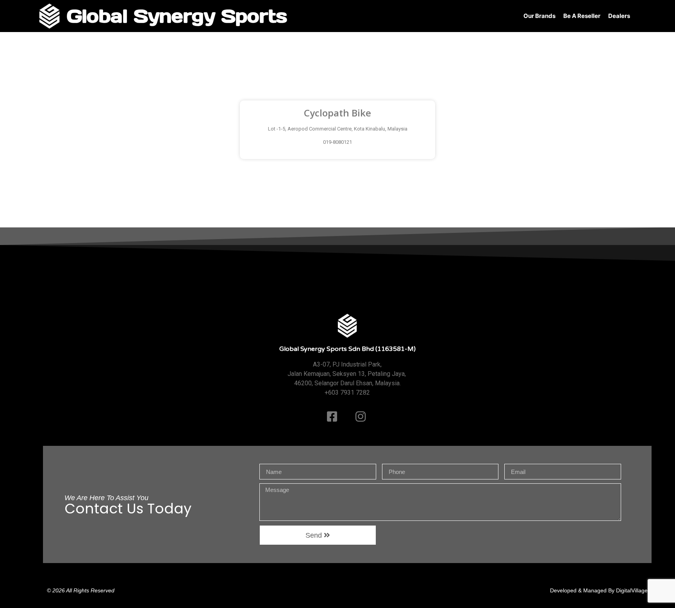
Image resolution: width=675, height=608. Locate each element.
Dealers (619, 16)
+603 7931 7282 (347, 392)
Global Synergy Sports (177, 16)
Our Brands (539, 16)
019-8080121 (337, 142)
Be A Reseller (581, 16)
